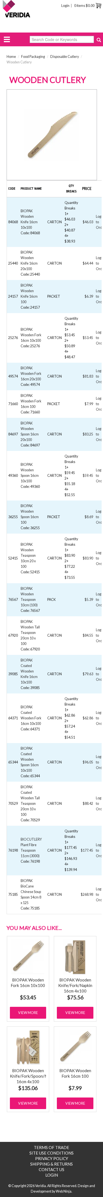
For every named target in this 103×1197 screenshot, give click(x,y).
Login (65, 5)
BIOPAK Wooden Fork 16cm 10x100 (31, 335)
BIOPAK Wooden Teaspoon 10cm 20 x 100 (28, 555)
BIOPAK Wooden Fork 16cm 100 (31, 401)
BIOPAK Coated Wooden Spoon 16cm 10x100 (30, 759)
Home (11, 57)
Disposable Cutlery (64, 57)
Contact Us (51, 1169)
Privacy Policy (51, 1158)
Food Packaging (33, 57)
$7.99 (75, 1088)
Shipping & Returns (51, 1163)
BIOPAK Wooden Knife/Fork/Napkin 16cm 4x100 (75, 985)
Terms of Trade (51, 1147)
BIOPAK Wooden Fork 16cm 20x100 (31, 373)
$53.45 (28, 997)
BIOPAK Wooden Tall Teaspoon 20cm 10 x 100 (30, 633)
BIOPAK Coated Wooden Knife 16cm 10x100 (29, 671)
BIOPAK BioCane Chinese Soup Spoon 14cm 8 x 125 (31, 892)
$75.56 (75, 997)
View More (28, 1012)
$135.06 (28, 1088)
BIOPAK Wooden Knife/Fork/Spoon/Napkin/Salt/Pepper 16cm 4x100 (45, 1076)
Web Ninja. (64, 1191)
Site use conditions (51, 1152)
